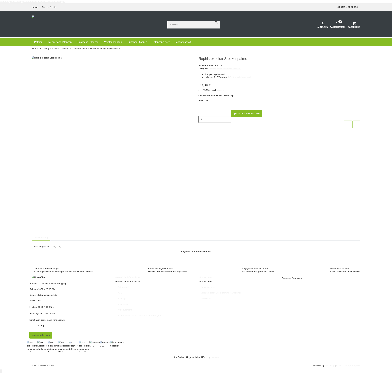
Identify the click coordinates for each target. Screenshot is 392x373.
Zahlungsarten (208, 287)
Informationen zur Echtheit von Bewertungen (139, 315)
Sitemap (122, 298)
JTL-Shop (330, 365)
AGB (120, 293)
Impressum (123, 304)
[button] (49, 7)
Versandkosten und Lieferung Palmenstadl (221, 293)
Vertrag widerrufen (41, 335)
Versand (220, 90)
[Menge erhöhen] (200, 126)
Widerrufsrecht (125, 310)
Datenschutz (124, 287)
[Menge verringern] (200, 113)
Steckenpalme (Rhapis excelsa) (225, 68)
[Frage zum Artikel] (356, 124)
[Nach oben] (1, 371)
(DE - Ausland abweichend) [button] (239, 77)
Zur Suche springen (35, 1)
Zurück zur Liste (39, 48)
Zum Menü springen (55, 1)
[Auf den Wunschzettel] (348, 124)
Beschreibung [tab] (41, 237)
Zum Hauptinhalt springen (13, 1)
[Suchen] (216, 23)
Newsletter (206, 298)
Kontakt (35, 7)
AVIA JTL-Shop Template (348, 365)
